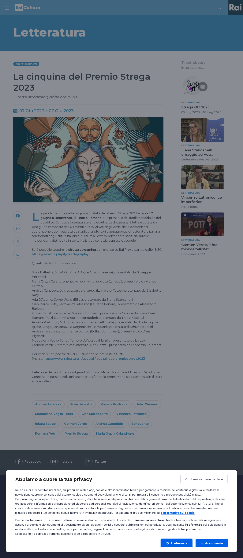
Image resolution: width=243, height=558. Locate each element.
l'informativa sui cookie (178, 512)
